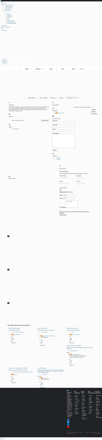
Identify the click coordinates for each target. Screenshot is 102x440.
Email (60, 198)
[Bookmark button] (12, 341)
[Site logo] (3, 3)
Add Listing (4, 25)
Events (8, 18)
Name (60, 195)
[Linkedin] (68, 424)
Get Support (7, 10)
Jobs (8, 19)
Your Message (62, 207)
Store (74, 69)
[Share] (2, 438)
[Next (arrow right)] (2, 439)
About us (9, 14)
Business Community (9, 5)
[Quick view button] (12, 337)
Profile (26, 69)
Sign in (4, 27)
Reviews (38, 69)
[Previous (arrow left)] (0, 439)
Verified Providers (8, 6)
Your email (54, 124)
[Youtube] (68, 427)
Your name (54, 120)
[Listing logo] (4, 61)
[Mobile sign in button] (1, 29)
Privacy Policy (94, 432)
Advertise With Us (8, 8)
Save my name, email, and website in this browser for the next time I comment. (74, 212)
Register (8, 27)
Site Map (99, 433)
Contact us (9, 15)
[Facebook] (68, 419)
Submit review (63, 215)
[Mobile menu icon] (51, 2)
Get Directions (45, 120)
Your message (55, 133)
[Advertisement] (51, 82)
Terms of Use (88, 432)
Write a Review (8, 9)
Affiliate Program (10, 20)
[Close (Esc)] (0, 438)
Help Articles (9, 16)
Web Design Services (11, 22)
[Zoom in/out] (4, 438)
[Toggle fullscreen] (3, 438)
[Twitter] (68, 422)
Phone (53, 129)
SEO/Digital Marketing (11, 23)
